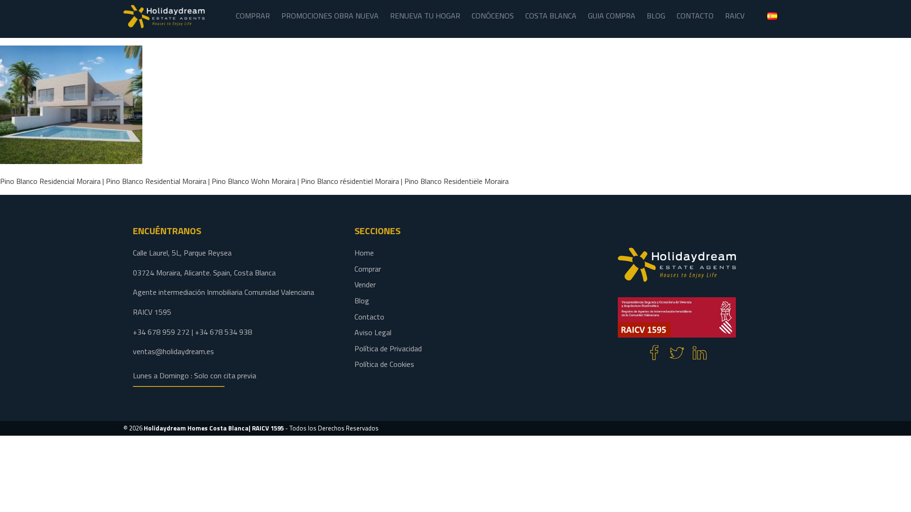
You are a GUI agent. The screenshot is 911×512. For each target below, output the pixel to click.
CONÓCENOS (493, 15)
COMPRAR (253, 15)
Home (364, 252)
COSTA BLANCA (550, 15)
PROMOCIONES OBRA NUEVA (330, 15)
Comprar (367, 268)
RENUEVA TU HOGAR (425, 15)
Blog (361, 300)
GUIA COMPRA (611, 15)
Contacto (369, 316)
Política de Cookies (384, 364)
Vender (365, 284)
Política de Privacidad (388, 348)
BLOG (656, 15)
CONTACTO (695, 15)
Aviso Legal (372, 332)
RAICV (734, 15)
